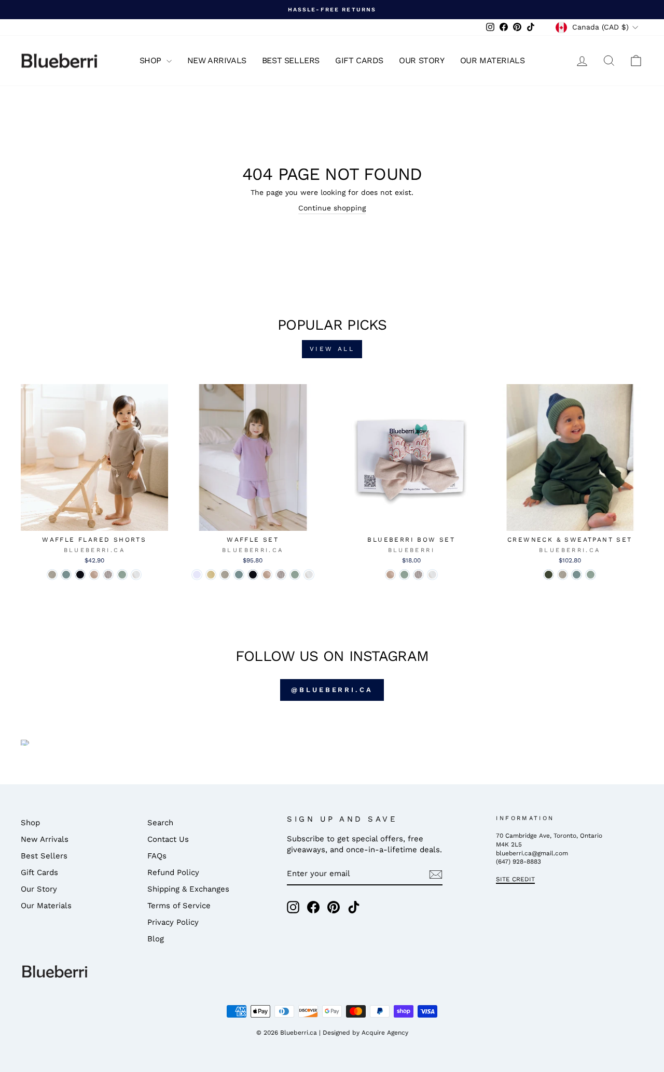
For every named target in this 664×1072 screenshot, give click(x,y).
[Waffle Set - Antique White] (309, 575)
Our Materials (492, 60)
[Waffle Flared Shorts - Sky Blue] (66, 575)
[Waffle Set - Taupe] (225, 575)
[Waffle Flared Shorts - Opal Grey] (108, 575)
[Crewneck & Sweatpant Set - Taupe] (563, 575)
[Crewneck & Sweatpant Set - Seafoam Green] (591, 575)
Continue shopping (332, 208)
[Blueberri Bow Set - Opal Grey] (418, 575)
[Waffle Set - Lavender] (197, 575)
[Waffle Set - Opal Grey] (281, 575)
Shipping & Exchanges (188, 889)
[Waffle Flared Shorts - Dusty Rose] (94, 575)
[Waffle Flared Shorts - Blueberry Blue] (80, 575)
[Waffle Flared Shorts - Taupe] (52, 575)
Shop (152, 60)
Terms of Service (179, 905)
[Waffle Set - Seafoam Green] (295, 575)
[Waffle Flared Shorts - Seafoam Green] (122, 575)
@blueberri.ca (332, 690)
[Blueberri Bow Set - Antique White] (432, 575)
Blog (155, 938)
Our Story (421, 60)
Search (160, 822)
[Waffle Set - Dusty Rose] (267, 575)
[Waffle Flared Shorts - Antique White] (136, 575)
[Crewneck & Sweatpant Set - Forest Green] (549, 575)
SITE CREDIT (515, 879)
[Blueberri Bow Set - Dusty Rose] (390, 575)
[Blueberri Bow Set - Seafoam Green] (404, 575)
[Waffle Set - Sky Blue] (239, 575)
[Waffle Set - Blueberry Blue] (253, 575)
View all (332, 348)
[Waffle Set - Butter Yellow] (211, 575)
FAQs (157, 856)
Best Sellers (291, 60)
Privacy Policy (173, 922)
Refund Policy (173, 872)
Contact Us (168, 839)
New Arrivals (216, 60)
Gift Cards (359, 60)
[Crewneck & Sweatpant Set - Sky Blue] (577, 575)
